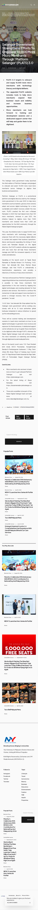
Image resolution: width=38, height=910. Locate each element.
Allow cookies (12, 902)
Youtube (6, 781)
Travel (23, 776)
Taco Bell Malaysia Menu (13, 518)
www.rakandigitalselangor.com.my (17, 399)
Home (3, 13)
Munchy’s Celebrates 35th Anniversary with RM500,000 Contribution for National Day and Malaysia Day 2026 (18, 482)
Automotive (25, 779)
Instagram (7, 773)
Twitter (6, 779)
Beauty (23, 781)
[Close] (30, 902)
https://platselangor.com (14, 377)
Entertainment (26, 789)
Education (24, 787)
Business (24, 784)
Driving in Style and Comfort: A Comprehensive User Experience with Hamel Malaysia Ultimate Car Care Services (18, 529)
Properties (24, 800)
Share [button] (3, 67)
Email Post (9, 407)
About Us (18, 895)
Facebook (7, 776)
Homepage (12, 895)
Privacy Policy (25, 895)
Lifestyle (10, 13)
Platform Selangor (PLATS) (22, 13)
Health (23, 797)
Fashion (23, 792)
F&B (22, 795)
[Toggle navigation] (34, 5)
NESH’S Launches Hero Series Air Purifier (19, 492)
